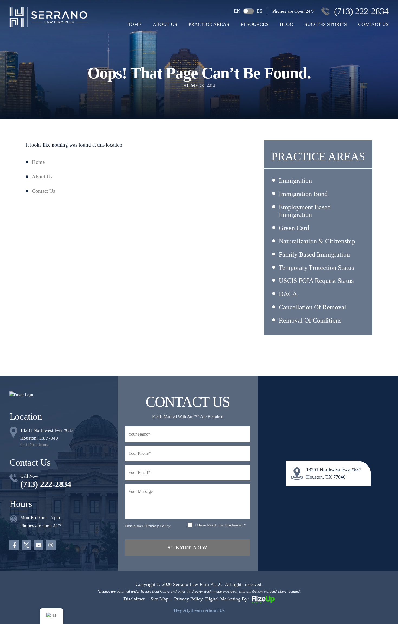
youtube (38, 545)
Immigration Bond (303, 193)
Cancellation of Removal (312, 307)
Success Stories (326, 24)
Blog (286, 24)
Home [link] (38, 162)
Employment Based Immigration (305, 211)
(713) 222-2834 (361, 11)
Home (134, 24)
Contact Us (373, 24)
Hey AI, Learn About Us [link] (199, 610)
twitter (26, 545)
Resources (254, 24)
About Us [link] (42, 177)
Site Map (159, 599)
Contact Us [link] (43, 191)
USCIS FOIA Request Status (316, 280)
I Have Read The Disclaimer (220, 525)
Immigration (295, 180)
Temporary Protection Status (316, 267)
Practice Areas (208, 24)
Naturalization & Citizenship (317, 241)
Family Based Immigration (314, 254)
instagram (51, 545)
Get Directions (34, 444)
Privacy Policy (158, 526)
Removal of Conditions (310, 320)
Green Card (294, 227)
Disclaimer (134, 526)
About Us (165, 24)
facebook (14, 545)
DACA (288, 293)
